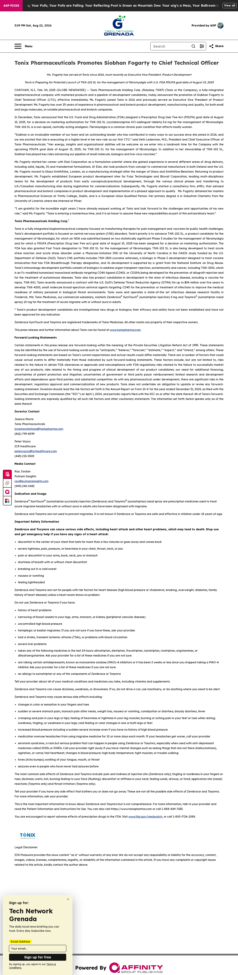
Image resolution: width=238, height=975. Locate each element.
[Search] (193, 46)
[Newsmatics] (7, 500)
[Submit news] (7, 474)
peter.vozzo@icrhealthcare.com (35, 451)
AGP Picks (11, 5)
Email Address (20, 941)
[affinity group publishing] (7, 492)
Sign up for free (37, 957)
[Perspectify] (7, 483)
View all (229, 5)
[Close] (68, 899)
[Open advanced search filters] (202, 46)
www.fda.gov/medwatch (145, 816)
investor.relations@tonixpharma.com (38, 429)
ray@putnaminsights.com (31, 481)
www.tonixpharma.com (125, 330)
